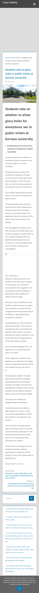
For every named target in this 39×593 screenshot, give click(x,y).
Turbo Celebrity (10, 2)
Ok (19, 588)
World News (15, 58)
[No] (37, 584)
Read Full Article (17, 464)
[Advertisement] (19, 28)
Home (7, 58)
